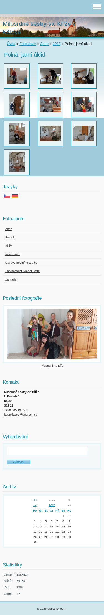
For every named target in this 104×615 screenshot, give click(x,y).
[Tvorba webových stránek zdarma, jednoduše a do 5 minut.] (65, 609)
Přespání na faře (52, 365)
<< (35, 499)
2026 (52, 505)
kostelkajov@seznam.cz (20, 414)
